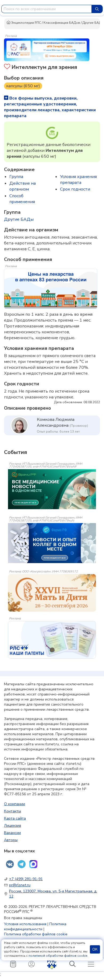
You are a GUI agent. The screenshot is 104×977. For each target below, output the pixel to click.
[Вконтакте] (10, 864)
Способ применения (22, 199)
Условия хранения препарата (78, 179)
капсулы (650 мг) (23, 86)
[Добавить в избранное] (7, 67)
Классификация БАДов (61, 23)
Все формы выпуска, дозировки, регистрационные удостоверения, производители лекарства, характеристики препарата (50, 107)
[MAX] (33, 864)
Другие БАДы (93, 23)
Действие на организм (22, 186)
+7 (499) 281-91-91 (26, 878)
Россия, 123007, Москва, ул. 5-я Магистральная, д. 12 (53, 894)
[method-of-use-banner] (46, 49)
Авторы (11, 839)
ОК (95, 949)
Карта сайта (15, 818)
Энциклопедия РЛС (25, 23)
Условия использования (25, 924)
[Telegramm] (21, 864)
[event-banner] (52, 593)
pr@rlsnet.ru (19, 885)
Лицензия (12, 825)
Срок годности (75, 189)
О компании (14, 803)
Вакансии (12, 832)
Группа (16, 177)
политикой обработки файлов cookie (58, 956)
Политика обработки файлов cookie (35, 934)
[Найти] (97, 9)
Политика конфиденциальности (35, 926)
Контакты (12, 811)
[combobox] (46, 9)
